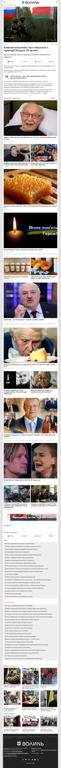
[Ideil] (30, 763)
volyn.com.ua (44, 736)
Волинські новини (8, 5)
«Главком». (20, 72)
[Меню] (4, 2)
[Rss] (38, 760)
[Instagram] (29, 760)
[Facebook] (23, 760)
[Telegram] (32, 760)
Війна (15, 5)
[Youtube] (35, 760)
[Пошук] (56, 2)
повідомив (10, 70)
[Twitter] (26, 760)
